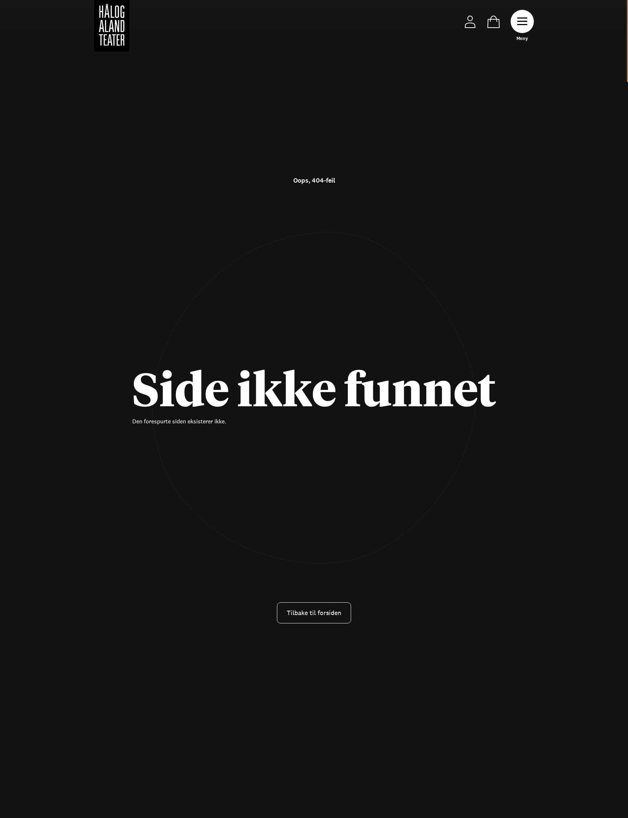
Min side (470, 22)
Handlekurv (493, 22)
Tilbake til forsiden (314, 613)
